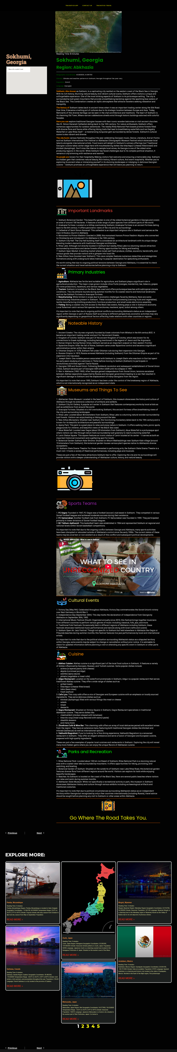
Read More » (15, 919)
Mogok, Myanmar (125, 902)
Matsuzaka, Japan (70, 1002)
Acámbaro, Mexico (125, 961)
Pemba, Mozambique (15, 902)
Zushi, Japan (67, 938)
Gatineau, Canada (13, 969)
